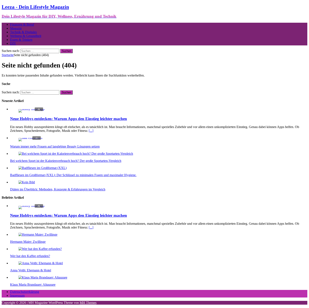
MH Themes (88, 302)
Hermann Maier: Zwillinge (28, 241)
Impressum (17, 295)
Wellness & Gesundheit (25, 36)
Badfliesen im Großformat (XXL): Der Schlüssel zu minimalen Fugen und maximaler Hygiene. (73, 175)
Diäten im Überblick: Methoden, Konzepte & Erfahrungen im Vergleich (57, 189)
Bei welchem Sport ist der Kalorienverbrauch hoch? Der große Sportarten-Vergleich (65, 161)
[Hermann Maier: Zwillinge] (37, 234)
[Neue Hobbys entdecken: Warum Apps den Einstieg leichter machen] (31, 109)
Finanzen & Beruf (22, 24)
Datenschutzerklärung (24, 291)
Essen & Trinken (21, 39)
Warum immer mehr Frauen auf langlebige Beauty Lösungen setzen (55, 146)
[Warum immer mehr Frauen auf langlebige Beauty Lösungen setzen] (30, 138)
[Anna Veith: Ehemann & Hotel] (40, 263)
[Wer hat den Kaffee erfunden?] (40, 249)
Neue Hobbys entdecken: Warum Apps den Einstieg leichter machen (68, 118)
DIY (13, 43)
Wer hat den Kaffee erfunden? (30, 256)
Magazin (16, 28)
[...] (91, 130)
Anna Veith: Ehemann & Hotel (30, 270)
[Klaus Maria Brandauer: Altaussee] (42, 277)
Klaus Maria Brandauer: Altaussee (32, 284)
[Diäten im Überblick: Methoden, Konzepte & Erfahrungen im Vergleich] (26, 182)
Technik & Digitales (23, 32)
